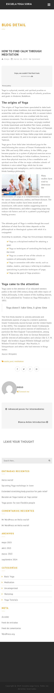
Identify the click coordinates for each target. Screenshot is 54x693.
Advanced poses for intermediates (26, 409)
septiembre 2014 (9, 559)
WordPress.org (8, 634)
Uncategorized (11, 588)
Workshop (8, 594)
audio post (8, 361)
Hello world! (7, 480)
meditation (19, 361)
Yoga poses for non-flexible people (18, 503)
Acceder (5, 617)
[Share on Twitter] (23, 369)
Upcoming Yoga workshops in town (18, 485)
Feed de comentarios (11, 628)
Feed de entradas (10, 622)
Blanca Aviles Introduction (32, 422)
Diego (6, 59)
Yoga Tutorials (11, 600)
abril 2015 (6, 548)
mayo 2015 (7, 542)
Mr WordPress (8, 519)
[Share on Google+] (30, 369)
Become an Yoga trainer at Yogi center (20, 497)
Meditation (9, 582)
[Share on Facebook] (17, 369)
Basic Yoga (9, 576)
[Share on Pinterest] (36, 369)
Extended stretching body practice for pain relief (24, 491)
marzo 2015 (7, 554)
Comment (35, 59)
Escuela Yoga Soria (19, 4)
